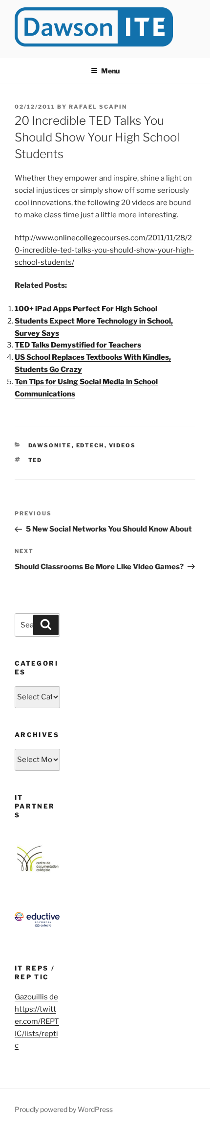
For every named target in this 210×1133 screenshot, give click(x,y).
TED (35, 460)
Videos (122, 445)
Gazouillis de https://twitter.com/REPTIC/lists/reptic (37, 1021)
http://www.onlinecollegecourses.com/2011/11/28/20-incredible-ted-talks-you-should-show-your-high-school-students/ (104, 250)
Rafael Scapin (98, 106)
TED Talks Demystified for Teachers (78, 345)
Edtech (90, 445)
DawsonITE (50, 445)
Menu (110, 71)
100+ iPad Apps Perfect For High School (86, 308)
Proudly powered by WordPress (64, 1109)
